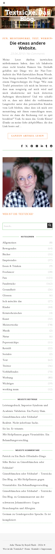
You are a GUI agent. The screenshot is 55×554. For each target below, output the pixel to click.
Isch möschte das (12, 301)
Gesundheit (9, 289)
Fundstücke (9, 283)
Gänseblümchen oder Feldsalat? (20, 417)
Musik (6, 330)
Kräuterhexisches (12, 313)
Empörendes (9, 260)
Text (35, 39)
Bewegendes (9, 248)
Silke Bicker (9, 462)
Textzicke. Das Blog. (27, 15)
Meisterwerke (20, 39)
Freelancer (8, 272)
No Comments (36, 53)
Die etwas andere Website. (27, 45)
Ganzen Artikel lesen (27, 136)
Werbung (47, 39)
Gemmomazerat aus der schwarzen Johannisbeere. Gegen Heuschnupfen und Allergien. (23, 503)
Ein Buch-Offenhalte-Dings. (30, 456)
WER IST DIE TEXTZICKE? (18, 214)
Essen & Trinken (12, 266)
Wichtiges (8, 383)
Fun (5, 39)
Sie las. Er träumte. (13, 428)
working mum (11, 389)
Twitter (7, 366)
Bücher (6, 254)
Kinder (6, 307)
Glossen (7, 295)
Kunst (6, 319)
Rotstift (7, 348)
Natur (6, 336)
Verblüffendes (10, 372)
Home (27, 549)
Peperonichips (11, 342)
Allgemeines (9, 242)
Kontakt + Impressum (41, 549)
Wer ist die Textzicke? (13, 549)
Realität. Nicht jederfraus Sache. (21, 423)
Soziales (7, 354)
